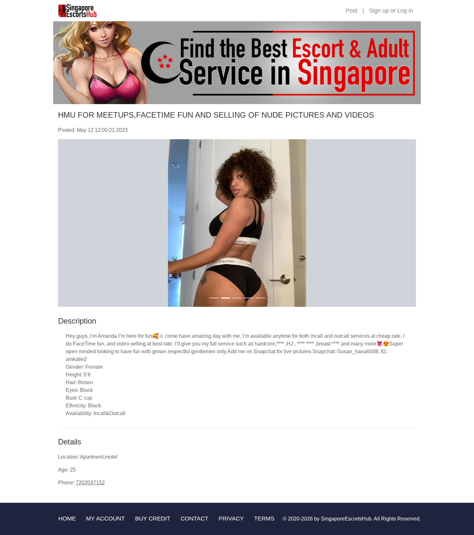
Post (351, 10)
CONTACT (194, 518)
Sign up (379, 10)
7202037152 (90, 482)
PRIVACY (231, 518)
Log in (405, 10)
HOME (67, 518)
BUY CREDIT (152, 518)
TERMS (264, 518)
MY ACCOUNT (105, 518)
